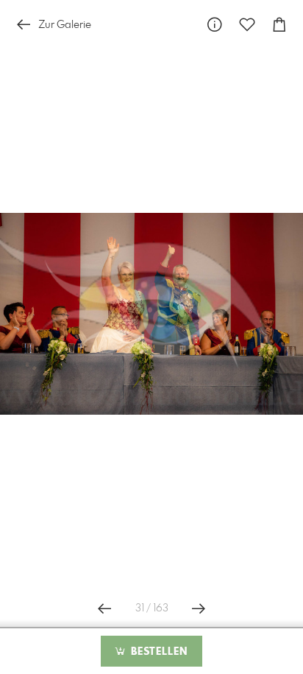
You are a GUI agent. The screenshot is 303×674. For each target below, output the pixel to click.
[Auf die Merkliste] (247, 25)
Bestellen (157, 652)
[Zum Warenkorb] (279, 25)
